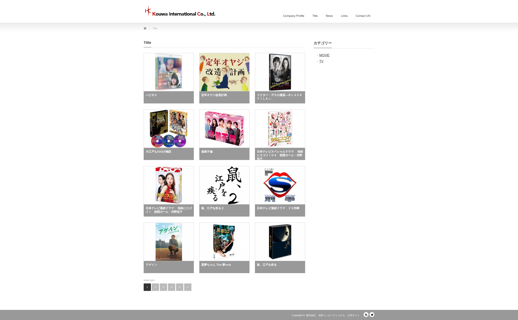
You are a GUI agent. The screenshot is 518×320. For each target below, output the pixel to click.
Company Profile (293, 15)
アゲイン (151, 264)
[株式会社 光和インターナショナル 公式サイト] (180, 11)
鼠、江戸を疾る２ (212, 208)
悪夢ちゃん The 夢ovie (216, 264)
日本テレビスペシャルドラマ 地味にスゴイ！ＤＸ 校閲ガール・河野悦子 (280, 155)
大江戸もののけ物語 (158, 151)
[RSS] (366, 314)
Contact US (363, 15)
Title (315, 15)
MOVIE (324, 55)
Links (344, 15)
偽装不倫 (207, 151)
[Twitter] (371, 314)
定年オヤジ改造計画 (214, 95)
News (329, 15)
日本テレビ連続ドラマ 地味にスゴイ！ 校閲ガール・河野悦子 (169, 209)
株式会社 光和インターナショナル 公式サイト (333, 315)
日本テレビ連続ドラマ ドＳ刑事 (278, 208)
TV (321, 61)
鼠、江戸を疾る (267, 264)
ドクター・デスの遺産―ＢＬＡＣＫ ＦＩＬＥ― (281, 96)
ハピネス (151, 95)
